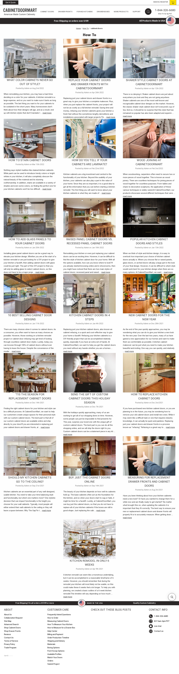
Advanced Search (11, 624)
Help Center (52, 631)
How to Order (52, 618)
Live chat (157, 626)
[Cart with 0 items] (173, 2)
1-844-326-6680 (165, 10)
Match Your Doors (54, 657)
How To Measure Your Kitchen (59, 624)
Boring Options (53, 648)
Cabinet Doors (47, 11)
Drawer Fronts (65, 11)
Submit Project (53, 664)
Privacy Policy (9, 644)
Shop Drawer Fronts (12, 631)
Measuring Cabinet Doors (58, 621)
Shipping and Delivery (56, 641)
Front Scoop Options (55, 651)
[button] (172, 597)
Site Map (7, 621)
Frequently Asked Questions (59, 615)
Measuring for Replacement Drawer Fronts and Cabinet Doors (149, 481)
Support (137, 11)
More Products (121, 11)
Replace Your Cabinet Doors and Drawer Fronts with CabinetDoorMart (89, 84)
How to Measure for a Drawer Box (61, 628)
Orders (50, 661)
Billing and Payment (55, 634)
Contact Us (8, 638)
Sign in (156, 2)
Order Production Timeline (58, 638)
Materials (51, 644)
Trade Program (10, 648)
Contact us (158, 631)
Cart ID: (8, 655)
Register (164, 2)
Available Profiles (54, 654)
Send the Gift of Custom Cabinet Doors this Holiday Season (89, 398)
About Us (8, 615)
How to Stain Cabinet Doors (30, 160)
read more (47, 113)
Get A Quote (11, 2)
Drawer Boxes (103, 11)
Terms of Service (11, 641)
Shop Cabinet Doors (12, 628)
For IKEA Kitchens (85, 11)
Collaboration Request (13, 618)
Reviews (7, 634)
